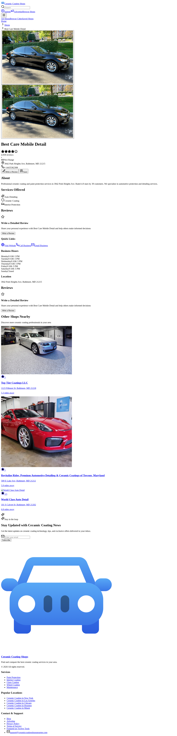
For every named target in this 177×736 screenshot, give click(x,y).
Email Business (41, 245)
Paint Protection (13, 677)
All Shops (5, 19)
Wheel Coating (13, 685)
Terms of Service (14, 726)
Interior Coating (13, 680)
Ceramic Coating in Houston (19, 705)
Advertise (18, 11)
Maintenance (12, 687)
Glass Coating (13, 682)
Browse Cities (16, 19)
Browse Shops (28, 11)
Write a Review (12, 172)
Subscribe (6, 540)
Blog (9, 718)
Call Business (25, 245)
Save (25, 172)
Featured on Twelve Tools (18, 728)
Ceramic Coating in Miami (18, 708)
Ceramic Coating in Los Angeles (21, 700)
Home (3, 21)
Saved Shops (27, 19)
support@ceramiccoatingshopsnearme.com (28, 732)
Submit (7, 11)
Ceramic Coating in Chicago (19, 703)
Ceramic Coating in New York (20, 698)
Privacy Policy (13, 723)
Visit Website (10, 245)
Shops (7, 25)
